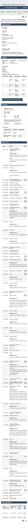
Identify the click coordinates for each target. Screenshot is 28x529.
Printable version (22, 60)
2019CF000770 (21, 53)
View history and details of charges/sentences (12, 99)
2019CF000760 (5, 53)
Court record (19, 12)
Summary (3, 11)
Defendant (14, 11)
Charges (8, 11)
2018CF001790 (13, 53)
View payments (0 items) (11, 7)
